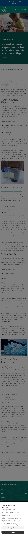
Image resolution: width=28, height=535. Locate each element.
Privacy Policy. (14, 525)
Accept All (12, 532)
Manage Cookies (12, 528)
